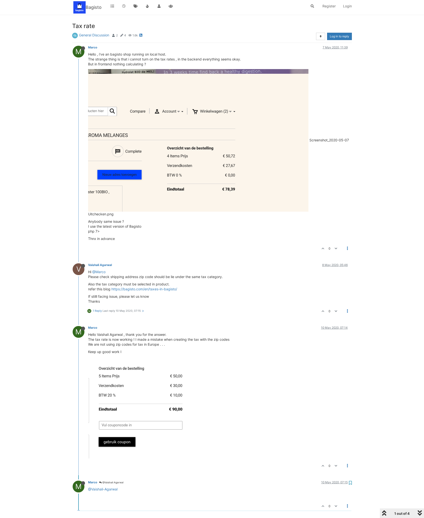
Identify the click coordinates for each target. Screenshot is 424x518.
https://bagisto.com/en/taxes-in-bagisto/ (144, 289)
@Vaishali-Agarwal (103, 489)
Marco (92, 47)
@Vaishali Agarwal (112, 482)
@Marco (99, 272)
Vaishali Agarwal (100, 265)
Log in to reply (339, 36)
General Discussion (94, 35)
